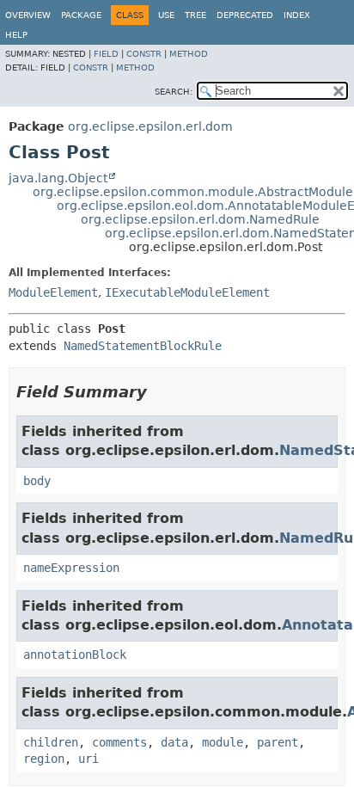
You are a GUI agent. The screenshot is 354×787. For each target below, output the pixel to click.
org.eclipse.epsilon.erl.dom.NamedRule (200, 219)
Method (188, 53)
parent (277, 742)
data (174, 742)
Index (297, 15)
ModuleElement (53, 292)
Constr (144, 53)
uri (88, 758)
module (222, 742)
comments (119, 742)
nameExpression (71, 568)
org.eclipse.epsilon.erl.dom (150, 126)
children (50, 742)
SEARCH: (173, 91)
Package (81, 15)
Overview (28, 15)
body (37, 481)
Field (106, 53)
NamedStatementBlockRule (143, 346)
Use (166, 15)
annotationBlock (74, 654)
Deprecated (245, 15)
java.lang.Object (58, 178)
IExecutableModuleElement (187, 292)
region (43, 758)
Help (16, 35)
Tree (195, 15)
